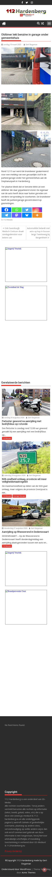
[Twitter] (27, 209)
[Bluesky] (27, 215)
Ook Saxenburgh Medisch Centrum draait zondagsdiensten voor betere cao (13, 233)
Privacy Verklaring (13, 851)
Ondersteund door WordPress (16, 869)
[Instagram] (37, 209)
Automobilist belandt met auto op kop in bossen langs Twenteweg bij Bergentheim (38, 233)
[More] (37, 215)
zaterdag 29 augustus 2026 (14, 475)
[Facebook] (6, 209)
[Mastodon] (16, 215)
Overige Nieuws (19, 496)
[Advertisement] (26, 350)
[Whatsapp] (16, 209)
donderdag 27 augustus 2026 (15, 528)
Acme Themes (28, 872)
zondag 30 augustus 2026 (14, 417)
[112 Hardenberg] (4, 23)
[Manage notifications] (44, 870)
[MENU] (49, 23)
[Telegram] (6, 215)
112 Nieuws (7, 220)
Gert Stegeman (31, 44)
